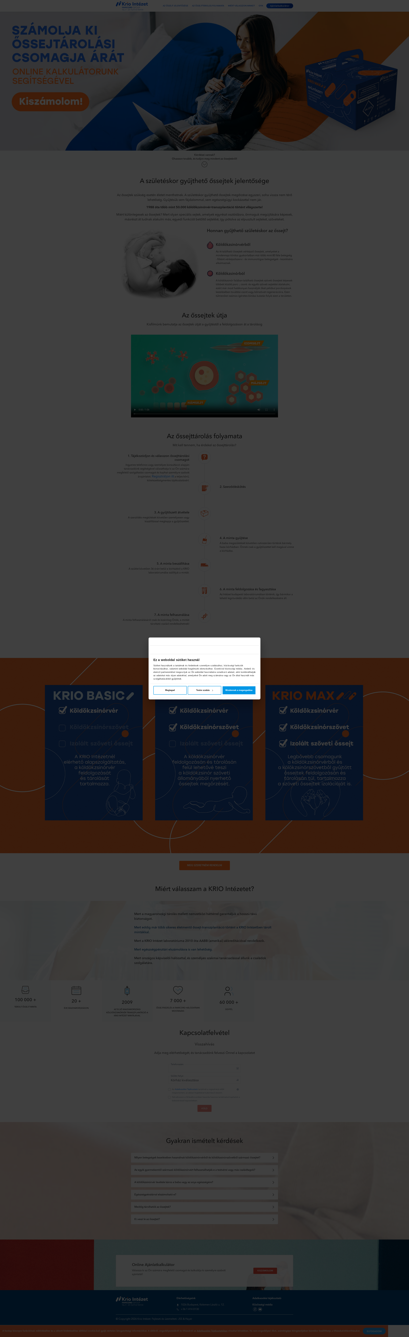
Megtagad (170, 690)
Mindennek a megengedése (238, 690)
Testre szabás (203, 690)
